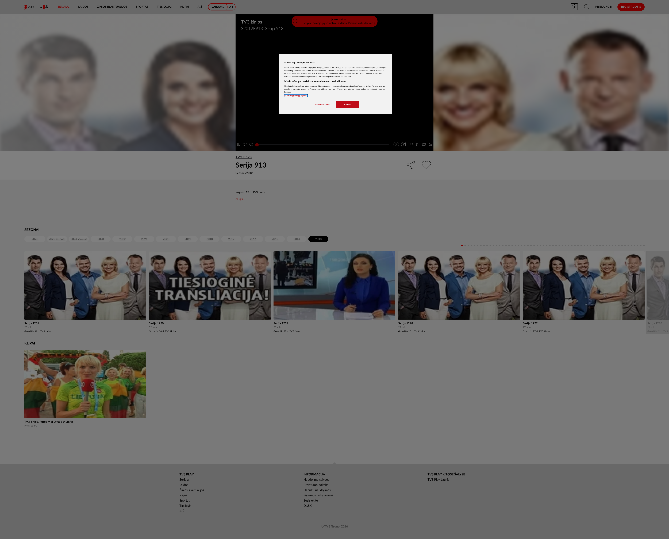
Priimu (347, 104)
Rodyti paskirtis (321, 104)
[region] (335, 84)
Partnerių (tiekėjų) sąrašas (295, 96)
